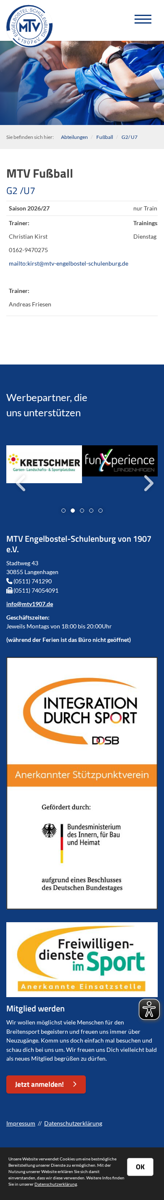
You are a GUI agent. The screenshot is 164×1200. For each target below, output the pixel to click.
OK (140, 1166)
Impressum (20, 1123)
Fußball (104, 137)
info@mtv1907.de (29, 603)
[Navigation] (143, 20)
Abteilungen (74, 137)
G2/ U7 (130, 137)
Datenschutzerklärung (73, 1123)
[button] (63, 510)
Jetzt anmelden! (39, 1084)
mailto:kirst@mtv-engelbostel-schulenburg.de (68, 263)
